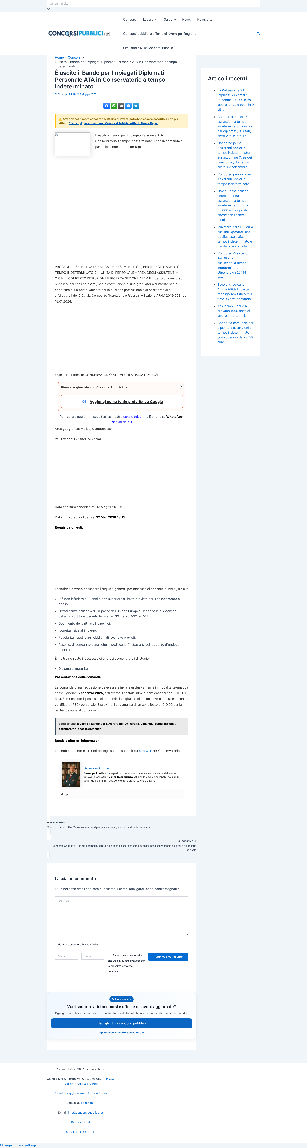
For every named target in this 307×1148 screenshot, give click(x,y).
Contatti (94, 1083)
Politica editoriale (97, 1093)
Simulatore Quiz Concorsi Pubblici (148, 48)
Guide (168, 19)
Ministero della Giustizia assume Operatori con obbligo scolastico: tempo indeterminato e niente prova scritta (235, 236)
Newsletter (205, 19)
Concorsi (130, 19)
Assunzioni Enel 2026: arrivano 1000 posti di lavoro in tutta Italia (234, 310)
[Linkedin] (67, 795)
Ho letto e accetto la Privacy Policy (77, 944)
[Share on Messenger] (128, 106)
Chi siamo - (83, 1083)
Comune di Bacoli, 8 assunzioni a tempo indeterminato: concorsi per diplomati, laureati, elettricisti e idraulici (235, 126)
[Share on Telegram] (136, 106)
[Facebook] (62, 795)
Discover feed (80, 1122)
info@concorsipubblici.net (85, 1112)
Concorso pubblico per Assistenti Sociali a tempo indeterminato (234, 179)
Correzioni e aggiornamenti (69, 1093)
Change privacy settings (18, 1145)
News (186, 19)
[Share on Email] (121, 106)
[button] (155, 19)
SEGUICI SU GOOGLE (80, 1132)
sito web (145, 751)
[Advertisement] (121, 209)
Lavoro (148, 19)
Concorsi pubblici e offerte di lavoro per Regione (159, 34)
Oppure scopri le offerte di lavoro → (121, 1032)
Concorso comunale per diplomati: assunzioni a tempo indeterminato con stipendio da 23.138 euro (235, 332)
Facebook (88, 1103)
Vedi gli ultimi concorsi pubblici (121, 1023)
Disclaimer (70, 1083)
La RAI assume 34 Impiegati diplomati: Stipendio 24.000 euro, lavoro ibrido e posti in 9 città (235, 99)
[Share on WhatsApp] (114, 106)
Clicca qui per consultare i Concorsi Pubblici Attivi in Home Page (113, 123)
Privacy (110, 1079)
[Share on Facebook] (106, 106)
